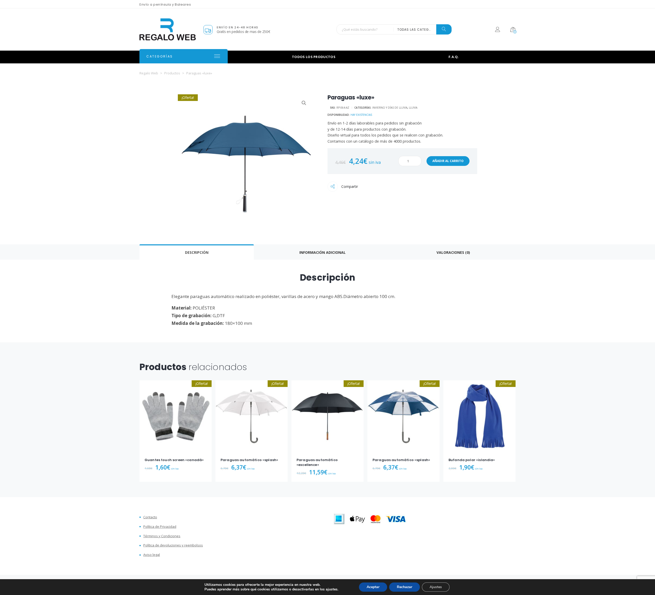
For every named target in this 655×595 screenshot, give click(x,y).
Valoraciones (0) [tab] (453, 252)
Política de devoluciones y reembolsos (173, 545)
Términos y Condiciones (161, 536)
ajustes (331, 589)
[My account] (497, 30)
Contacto (150, 517)
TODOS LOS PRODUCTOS (313, 56)
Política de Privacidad (159, 526)
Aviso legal (151, 555)
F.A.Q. (454, 56)
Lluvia (413, 107)
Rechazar (404, 587)
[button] (304, 103)
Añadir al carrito (448, 161)
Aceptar (373, 587)
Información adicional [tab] (322, 252)
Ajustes (436, 587)
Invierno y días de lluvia (389, 107)
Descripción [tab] (197, 252)
